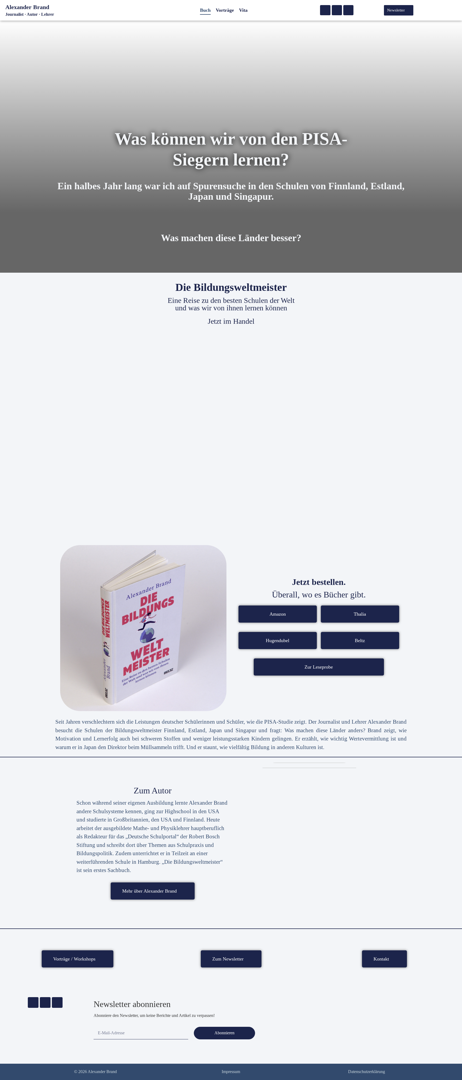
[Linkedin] (348, 10)
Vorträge (225, 10)
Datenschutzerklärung (366, 1071)
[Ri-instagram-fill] (337, 10)
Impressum (231, 1071)
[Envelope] (325, 10)
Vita (243, 10)
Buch (205, 10)
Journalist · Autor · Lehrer (29, 14)
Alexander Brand (27, 7)
